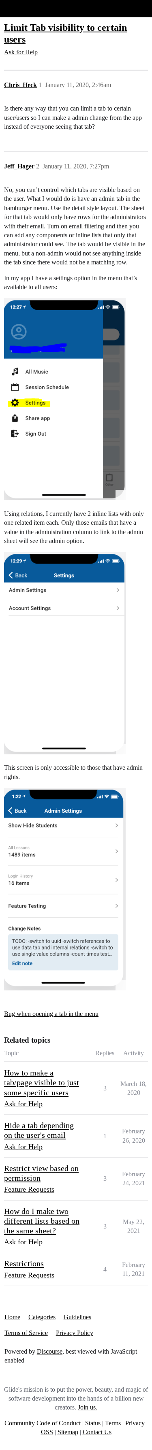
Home (12, 1317)
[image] (65, 399)
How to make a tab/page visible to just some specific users (41, 1082)
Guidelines (77, 1317)
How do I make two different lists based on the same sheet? (41, 1221)
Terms (113, 1423)
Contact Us (97, 1432)
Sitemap (68, 1432)
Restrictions (24, 1263)
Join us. (87, 1407)
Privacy (135, 1423)
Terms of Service (26, 1332)
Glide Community (27, 8)
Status (93, 1423)
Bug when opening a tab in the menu (51, 1013)
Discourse (49, 1351)
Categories (42, 1317)
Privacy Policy (74, 1332)
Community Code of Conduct (42, 1423)
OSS (47, 1432)
